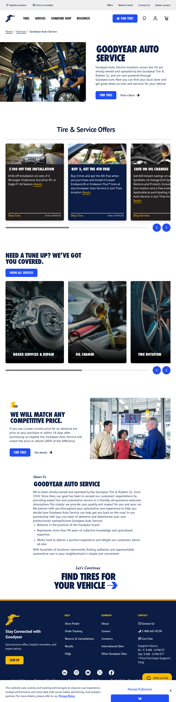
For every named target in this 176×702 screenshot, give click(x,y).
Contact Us (144, 5)
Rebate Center (125, 5)
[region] (88, 691)
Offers (110, 5)
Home (9, 31)
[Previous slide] (157, 227)
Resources (83, 18)
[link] (35, 322)
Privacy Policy (67, 696)
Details (38, 184)
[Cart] (166, 18)
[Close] (170, 690)
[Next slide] (166, 227)
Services (40, 18)
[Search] (144, 18)
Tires (26, 18)
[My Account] (155, 18)
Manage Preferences (140, 689)
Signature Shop (61, 18)
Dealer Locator (162, 5)
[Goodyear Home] (10, 18)
